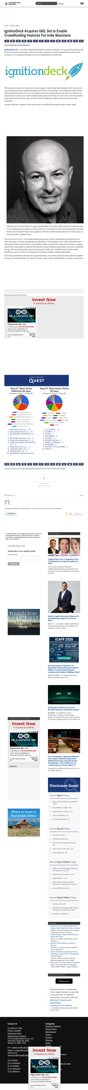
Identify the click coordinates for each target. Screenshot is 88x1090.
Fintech (48, 1045)
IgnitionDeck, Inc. (11, 49)
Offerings (49, 1040)
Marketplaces (50, 1031)
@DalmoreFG (55, 1000)
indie (45, 468)
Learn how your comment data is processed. (47, 508)
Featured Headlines (53, 1026)
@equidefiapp (55, 1002)
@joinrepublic (66, 1000)
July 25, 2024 (54, 1010)
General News (15, 25)
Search (60, 3)
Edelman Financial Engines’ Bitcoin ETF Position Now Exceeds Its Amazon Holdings (65, 927)
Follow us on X (64, 981)
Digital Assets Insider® (17, 1036)
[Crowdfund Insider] (12, 3)
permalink (62, 468)
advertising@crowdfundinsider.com (22, 1055)
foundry (34, 468)
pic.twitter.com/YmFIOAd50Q (61, 1005)
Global (48, 1043)
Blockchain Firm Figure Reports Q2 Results (65, 962)
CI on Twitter (13, 1060)
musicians (49, 468)
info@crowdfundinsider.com (23, 1047)
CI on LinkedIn (13, 1065)
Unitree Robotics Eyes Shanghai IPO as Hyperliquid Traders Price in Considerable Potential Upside (65, 954)
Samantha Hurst (25, 45)
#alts (72, 997)
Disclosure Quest (15, 1033)
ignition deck (40, 468)
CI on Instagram (14, 1068)
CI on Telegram (14, 1071)
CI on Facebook (14, 1063)
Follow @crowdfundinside (16, 546)
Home (6, 25)
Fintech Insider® (14, 1030)
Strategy (48, 1037)
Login (81, 495)
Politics (48, 1034)
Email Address (12, 554)
